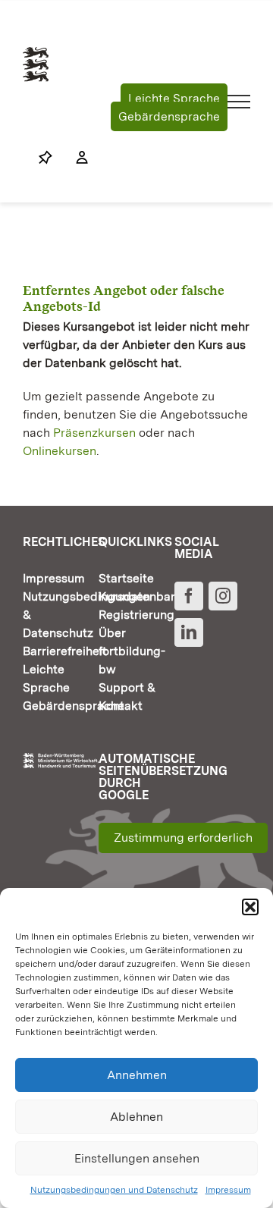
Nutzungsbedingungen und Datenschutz (114, 1189)
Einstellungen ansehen (136, 1158)
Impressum (228, 1189)
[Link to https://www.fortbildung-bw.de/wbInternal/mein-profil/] (74, 158)
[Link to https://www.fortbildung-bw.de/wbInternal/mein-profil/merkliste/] (45, 158)
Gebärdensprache (169, 116)
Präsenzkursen (94, 432)
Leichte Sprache (174, 98)
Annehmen (137, 1075)
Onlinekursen (59, 451)
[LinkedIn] (188, 632)
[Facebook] (188, 596)
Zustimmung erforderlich (183, 837)
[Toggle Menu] (239, 101)
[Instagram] (223, 596)
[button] (250, 907)
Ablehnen (136, 1116)
